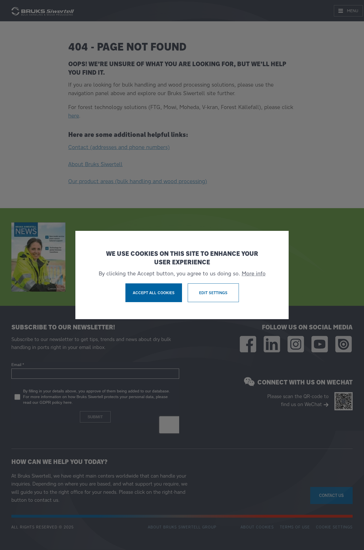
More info (254, 273)
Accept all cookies (154, 292)
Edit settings (213, 292)
